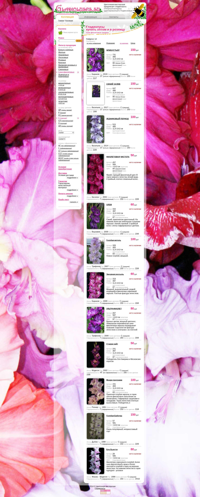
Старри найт (112, 344)
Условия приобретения (65, 168)
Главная (61, 20)
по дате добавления (94, 43)
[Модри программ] (95, 404)
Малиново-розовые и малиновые (67, 66)
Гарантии (62, 181)
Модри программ (114, 380)
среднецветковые (66, 93)
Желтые (61, 52)
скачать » (74, 202)
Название (110, 43)
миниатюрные (64, 84)
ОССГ (68, 159)
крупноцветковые (65, 98)
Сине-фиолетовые (66, 72)
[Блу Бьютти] (95, 474)
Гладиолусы (100, 488)
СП (65, 121)
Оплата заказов (65, 194)
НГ (66, 146)
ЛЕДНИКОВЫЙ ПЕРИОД (117, 119)
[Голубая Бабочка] (95, 439)
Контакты (113, 17)
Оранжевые (63, 55)
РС (65, 115)
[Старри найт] (95, 367)
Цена (133, 43)
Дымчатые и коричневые (63, 75)
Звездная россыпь (115, 274)
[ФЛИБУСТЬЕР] (95, 71)
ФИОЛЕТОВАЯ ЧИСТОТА (117, 157)
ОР (65, 110)
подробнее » (72, 178)
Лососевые (63, 57)
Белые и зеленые (65, 50)
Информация (90, 17)
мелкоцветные (64, 89)
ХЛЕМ (109, 205)
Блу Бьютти (112, 450)
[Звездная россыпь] (95, 298)
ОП (65, 126)
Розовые (62, 60)
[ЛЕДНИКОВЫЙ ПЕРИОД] (95, 142)
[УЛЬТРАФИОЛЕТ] (95, 332)
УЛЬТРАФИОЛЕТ (114, 309)
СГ (68, 151)
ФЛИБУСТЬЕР (113, 50)
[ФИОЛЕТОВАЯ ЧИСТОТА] (95, 194)
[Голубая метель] (95, 263)
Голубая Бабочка (114, 416)
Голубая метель (113, 240)
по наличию (124, 43)
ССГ (65, 155)
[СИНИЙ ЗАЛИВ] (95, 104)
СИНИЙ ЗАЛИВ (113, 84)
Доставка (62, 173)
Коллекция (67, 16)
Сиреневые (63, 70)
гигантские (62, 102)
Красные (62, 63)
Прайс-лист (63, 200)
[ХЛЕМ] (95, 228)
